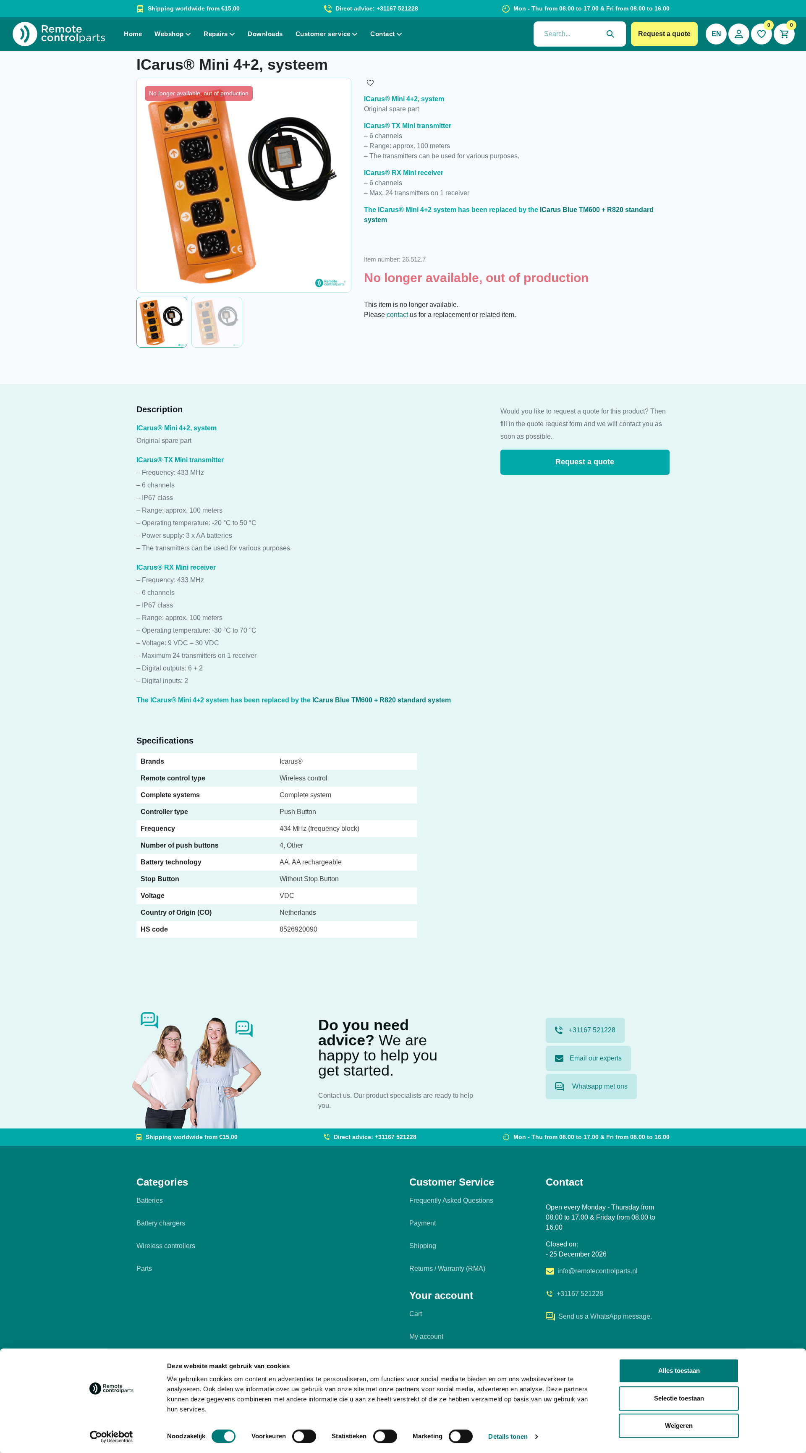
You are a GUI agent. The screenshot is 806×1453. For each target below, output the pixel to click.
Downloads (265, 33)
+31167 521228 (592, 1030)
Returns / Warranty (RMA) (447, 1268)
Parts (144, 1268)
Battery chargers (160, 1223)
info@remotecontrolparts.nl (597, 1271)
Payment (422, 1223)
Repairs (216, 33)
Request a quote (664, 33)
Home (133, 33)
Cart (415, 1313)
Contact (382, 33)
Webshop (169, 33)
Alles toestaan (679, 1370)
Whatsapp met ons (599, 1086)
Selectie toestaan (679, 1398)
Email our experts (596, 1058)
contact (397, 314)
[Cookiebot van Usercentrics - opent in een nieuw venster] (111, 1436)
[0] (761, 34)
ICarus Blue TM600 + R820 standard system (381, 700)
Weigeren (679, 1425)
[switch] (304, 1436)
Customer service (323, 33)
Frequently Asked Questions (451, 1200)
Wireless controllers (165, 1245)
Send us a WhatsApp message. (605, 1316)
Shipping (422, 1245)
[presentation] (580, 34)
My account (426, 1336)
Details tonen (507, 1436)
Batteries (149, 1200)
